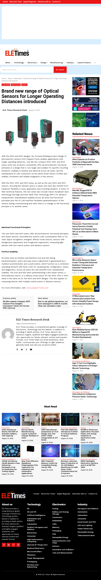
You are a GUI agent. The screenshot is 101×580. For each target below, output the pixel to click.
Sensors (24, 85)
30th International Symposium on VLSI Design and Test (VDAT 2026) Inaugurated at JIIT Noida (49, 435)
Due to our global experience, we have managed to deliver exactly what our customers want (53, 303)
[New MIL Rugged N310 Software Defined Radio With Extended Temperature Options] (85, 178)
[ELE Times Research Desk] (8, 334)
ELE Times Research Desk (15, 110)
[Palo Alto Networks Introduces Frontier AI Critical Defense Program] (70, 419)
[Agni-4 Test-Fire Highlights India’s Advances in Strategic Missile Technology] (85, 351)
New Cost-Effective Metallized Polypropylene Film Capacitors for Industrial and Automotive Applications (30, 467)
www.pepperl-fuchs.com (37, 288)
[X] (26, 349)
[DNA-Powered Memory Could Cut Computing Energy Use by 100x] (50, 450)
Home (4, 78)
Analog (43, 428)
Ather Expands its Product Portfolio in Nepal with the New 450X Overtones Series (85, 162)
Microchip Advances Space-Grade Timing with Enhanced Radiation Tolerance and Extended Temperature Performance (84, 265)
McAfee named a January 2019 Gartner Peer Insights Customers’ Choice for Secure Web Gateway (16, 304)
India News (18, 78)
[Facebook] (17, 349)
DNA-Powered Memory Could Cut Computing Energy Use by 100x (49, 464)
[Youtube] (31, 349)
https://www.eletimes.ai (26, 324)
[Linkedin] (22, 349)
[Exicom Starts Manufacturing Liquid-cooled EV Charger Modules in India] (31, 419)
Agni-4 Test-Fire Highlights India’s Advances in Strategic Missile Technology (84, 365)
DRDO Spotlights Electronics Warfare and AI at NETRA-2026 (89, 464)
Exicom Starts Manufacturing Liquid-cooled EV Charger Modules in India (30, 434)
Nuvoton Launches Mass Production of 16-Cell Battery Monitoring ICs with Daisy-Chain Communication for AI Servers (69, 467)
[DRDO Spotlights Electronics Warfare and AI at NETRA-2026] (90, 450)
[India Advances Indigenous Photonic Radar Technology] (85, 382)
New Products (15, 85)
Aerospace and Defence (81, 361)
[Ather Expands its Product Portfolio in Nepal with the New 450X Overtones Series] (85, 147)
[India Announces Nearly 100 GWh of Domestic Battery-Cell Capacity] (11, 419)
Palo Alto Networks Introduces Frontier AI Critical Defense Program (69, 433)
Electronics (76, 222)
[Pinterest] (13, 545)
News (10, 78)
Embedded (76, 294)
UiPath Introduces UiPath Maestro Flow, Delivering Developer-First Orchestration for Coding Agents (11, 466)
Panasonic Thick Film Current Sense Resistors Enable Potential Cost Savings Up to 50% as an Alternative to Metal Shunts (85, 229)
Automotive (76, 157)
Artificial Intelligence (9, 459)
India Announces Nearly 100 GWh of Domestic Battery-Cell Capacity (10, 433)
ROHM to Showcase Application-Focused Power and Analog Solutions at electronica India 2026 (90, 435)
